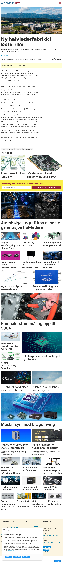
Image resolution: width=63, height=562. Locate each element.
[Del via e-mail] (60, 59)
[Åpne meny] (60, 3)
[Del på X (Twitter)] (55, 59)
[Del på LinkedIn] (58, 59)
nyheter (18, 149)
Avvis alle (8, 556)
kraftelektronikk (8, 149)
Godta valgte (17, 556)
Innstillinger (57, 561)
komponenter (27, 149)
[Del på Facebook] (53, 59)
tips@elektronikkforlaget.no (51, 542)
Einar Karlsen (14, 527)
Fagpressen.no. (10, 550)
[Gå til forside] (29, 3)
